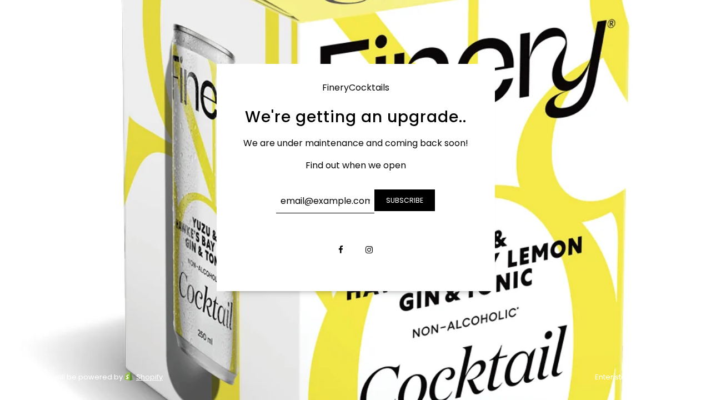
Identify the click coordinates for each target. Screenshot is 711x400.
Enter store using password (644, 377)
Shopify (149, 377)
